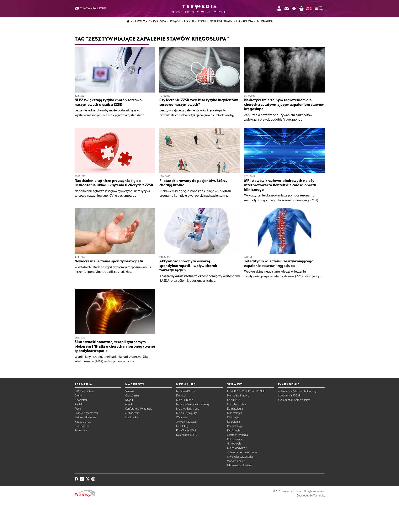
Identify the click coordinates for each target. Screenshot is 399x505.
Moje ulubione (184, 400)
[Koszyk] (301, 8)
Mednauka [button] (265, 21)
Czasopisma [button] (157, 21)
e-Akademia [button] (244, 21)
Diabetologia (234, 413)
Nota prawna (82, 426)
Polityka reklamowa (85, 417)
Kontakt (79, 404)
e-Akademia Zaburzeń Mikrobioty (297, 391)
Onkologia (233, 417)
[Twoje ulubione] (294, 8)
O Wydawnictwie (84, 391)
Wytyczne (181, 417)
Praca (78, 408)
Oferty (78, 395)
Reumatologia (235, 426)
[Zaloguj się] (279, 8)
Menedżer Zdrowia (238, 395)
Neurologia (233, 422)
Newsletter (81, 400)
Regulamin (81, 430)
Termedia (318, 495)
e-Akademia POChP (289, 395)
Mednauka (131, 417)
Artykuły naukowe (186, 422)
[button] (319, 8)
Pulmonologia (235, 439)
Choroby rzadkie (236, 404)
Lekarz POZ (233, 400)
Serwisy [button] (139, 21)
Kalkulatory (182, 426)
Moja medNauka (185, 391)
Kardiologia (233, 430)
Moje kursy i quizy (186, 413)
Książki (175, 21)
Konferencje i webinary (138, 408)
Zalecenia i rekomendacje (242, 452)
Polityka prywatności (86, 413)
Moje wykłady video (187, 408)
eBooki (189, 21)
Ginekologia (234, 443)
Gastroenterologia (237, 435)
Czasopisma (132, 395)
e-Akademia (132, 413)
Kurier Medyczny (236, 448)
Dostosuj (181, 395)
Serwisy (129, 391)
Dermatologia (235, 408)
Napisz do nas (83, 422)
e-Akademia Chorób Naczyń (294, 400)
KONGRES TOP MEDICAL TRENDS (246, 391)
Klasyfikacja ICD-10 (186, 435)
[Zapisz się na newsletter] (286, 8)
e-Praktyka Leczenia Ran (241, 456)
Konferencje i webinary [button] (215, 21)
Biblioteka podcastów (239, 465)
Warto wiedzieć (236, 461)
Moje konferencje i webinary (192, 404)
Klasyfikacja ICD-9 (186, 430)
